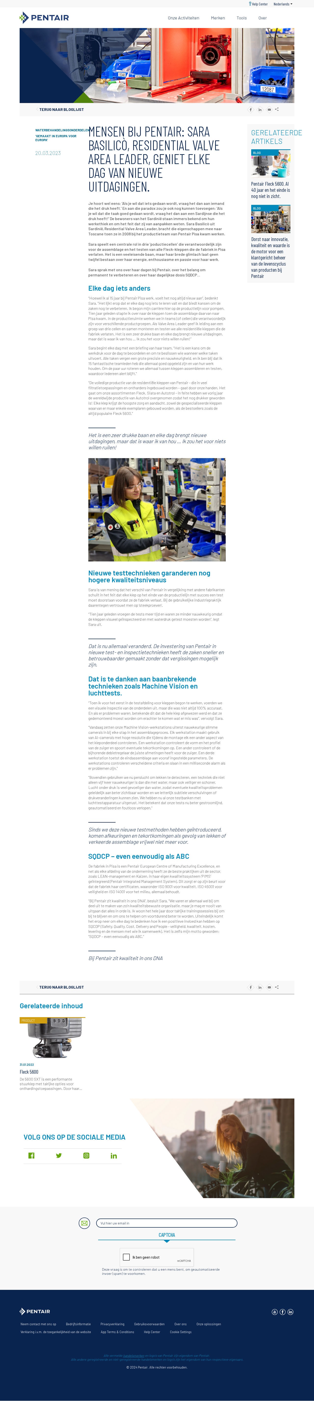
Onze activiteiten (183, 17)
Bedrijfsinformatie (78, 1324)
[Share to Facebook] (250, 109)
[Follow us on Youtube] (275, 1312)
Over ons (180, 1324)
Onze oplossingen (208, 1324)
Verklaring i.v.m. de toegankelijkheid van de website (56, 1332)
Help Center (260, 3)
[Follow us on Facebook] (283, 1312)
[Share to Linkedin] (260, 109)
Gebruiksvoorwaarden (149, 1324)
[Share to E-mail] (269, 109)
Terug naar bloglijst (61, 109)
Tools (242, 17)
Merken (218, 17)
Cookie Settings (181, 1332)
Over (263, 17)
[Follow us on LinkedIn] (290, 1312)
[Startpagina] (90, 17)
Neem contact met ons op (38, 1324)
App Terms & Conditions (117, 1332)
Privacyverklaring (112, 1324)
